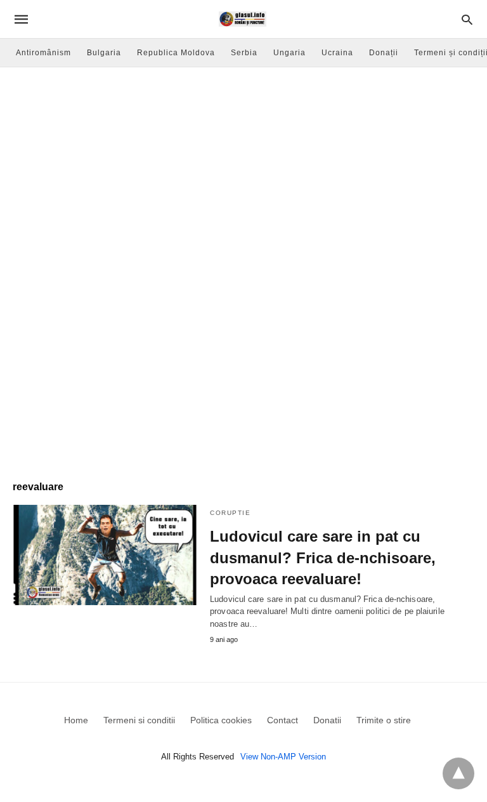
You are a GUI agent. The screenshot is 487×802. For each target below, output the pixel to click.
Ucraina (337, 52)
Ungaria (289, 52)
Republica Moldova (176, 52)
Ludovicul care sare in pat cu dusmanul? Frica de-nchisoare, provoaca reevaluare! (323, 557)
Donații (383, 52)
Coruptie (230, 512)
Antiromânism (43, 52)
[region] (243, 359)
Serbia (244, 52)
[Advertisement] (243, 162)
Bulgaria (104, 52)
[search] (467, 19)
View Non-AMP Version (283, 756)
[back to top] (458, 773)
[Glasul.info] (242, 19)
